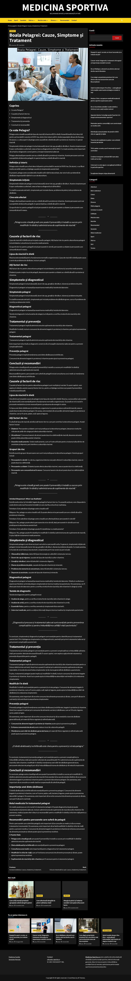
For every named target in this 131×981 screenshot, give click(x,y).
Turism (93, 248)
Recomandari (64, 20)
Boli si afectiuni (96, 191)
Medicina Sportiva (65, 7)
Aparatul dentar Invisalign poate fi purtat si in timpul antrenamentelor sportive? (105, 116)
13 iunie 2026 (65, 942)
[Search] (122, 20)
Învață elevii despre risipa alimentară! (103, 173)
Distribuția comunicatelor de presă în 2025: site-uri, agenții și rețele (105, 133)
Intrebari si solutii (96, 210)
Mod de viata (42, 20)
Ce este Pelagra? (17, 110)
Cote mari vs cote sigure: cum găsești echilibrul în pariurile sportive (106, 166)
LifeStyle (93, 214)
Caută (91, 30)
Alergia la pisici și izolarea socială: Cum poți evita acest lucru (74, 903)
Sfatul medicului (96, 233)
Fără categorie (95, 206)
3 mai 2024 (21, 45)
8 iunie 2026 (114, 944)
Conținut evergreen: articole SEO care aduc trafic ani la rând (105, 158)
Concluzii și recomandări (20, 125)
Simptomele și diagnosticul (21, 117)
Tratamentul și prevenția (20, 121)
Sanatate (23, 20)
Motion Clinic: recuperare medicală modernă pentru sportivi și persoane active (105, 100)
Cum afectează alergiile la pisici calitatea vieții (45, 902)
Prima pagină (12, 26)
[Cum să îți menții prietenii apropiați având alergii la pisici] (21, 889)
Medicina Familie (14, 957)
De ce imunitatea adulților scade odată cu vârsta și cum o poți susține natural (104, 108)
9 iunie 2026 (88, 944)
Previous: (25, 868)
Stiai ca (31, 20)
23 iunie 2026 (42, 942)
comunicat (13, 45)
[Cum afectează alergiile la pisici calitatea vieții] (48, 889)
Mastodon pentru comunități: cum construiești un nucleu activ (106, 125)
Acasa (10, 20)
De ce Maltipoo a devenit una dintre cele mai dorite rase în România (105, 70)
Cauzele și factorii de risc (20, 114)
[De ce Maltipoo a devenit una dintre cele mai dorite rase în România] (65, 925)
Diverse (53, 20)
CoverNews (72, 978)
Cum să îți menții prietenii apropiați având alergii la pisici (20, 902)
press (12, 905)
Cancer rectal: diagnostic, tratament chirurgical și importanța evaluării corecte (106, 62)
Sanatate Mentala (14, 959)
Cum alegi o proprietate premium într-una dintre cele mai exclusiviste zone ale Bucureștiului (104, 79)
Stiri (92, 244)
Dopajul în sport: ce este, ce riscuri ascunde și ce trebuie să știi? (106, 53)
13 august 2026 (19, 942)
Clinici (93, 194)
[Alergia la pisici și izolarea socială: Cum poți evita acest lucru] (75, 889)
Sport (16, 20)
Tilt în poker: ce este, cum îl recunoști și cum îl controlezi (105, 149)
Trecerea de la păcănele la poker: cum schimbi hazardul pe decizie (105, 141)
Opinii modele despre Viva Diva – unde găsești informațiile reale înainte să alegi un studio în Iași (106, 90)
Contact (74, 20)
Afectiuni (12, 31)
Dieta (92, 198)
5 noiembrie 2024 (20, 905)
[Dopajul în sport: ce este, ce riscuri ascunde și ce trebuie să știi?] (19, 925)
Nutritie (93, 221)
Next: (68, 868)
